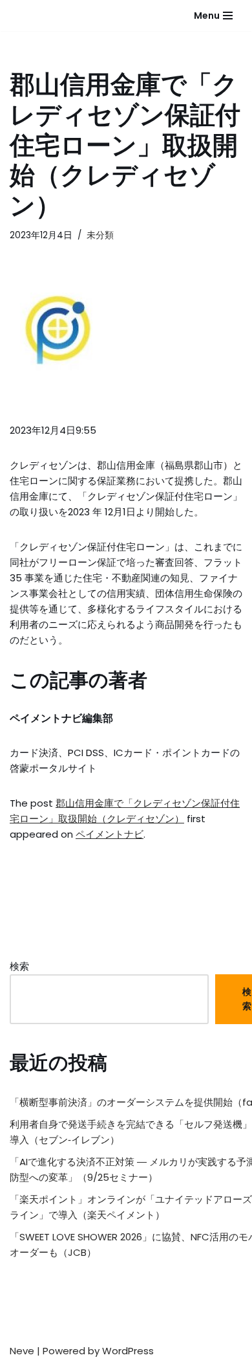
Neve (22, 1351)
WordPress (128, 1351)
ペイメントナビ (109, 834)
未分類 (100, 235)
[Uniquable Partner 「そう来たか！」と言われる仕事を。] (42, 15)
